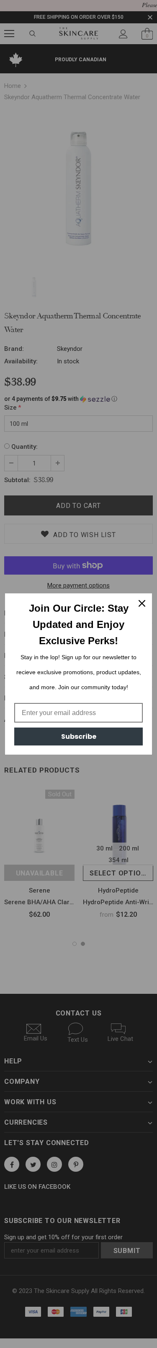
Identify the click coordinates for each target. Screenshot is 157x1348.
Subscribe (78, 736)
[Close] (142, 603)
